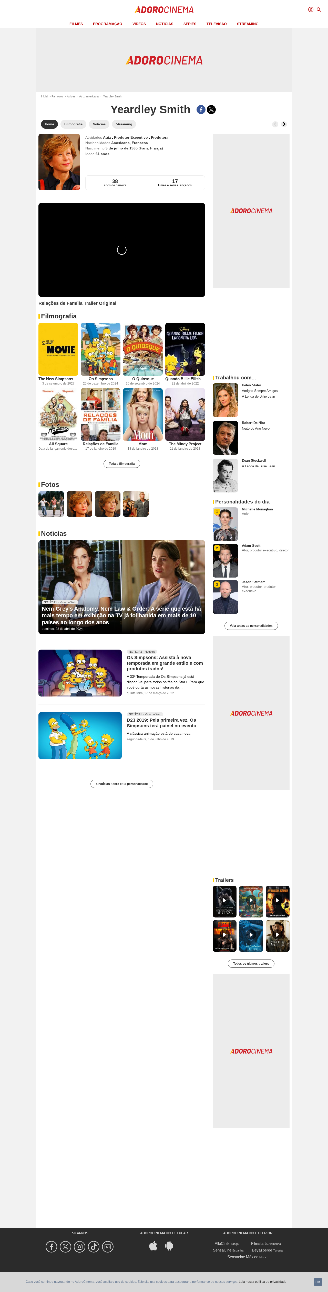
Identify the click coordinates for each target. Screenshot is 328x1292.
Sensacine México (242, 1257)
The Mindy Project (185, 444)
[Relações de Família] (100, 414)
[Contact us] (108, 1247)
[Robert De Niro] (225, 438)
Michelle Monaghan (257, 509)
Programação (107, 24)
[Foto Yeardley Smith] (51, 504)
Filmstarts (259, 1243)
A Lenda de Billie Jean (258, 396)
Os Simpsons (101, 379)
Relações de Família (100, 444)
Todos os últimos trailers (251, 963)
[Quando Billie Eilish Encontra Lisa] (185, 349)
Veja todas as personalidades (251, 626)
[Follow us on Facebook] (52, 1247)
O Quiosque (143, 379)
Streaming (248, 24)
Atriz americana (89, 96)
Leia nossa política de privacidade (262, 1282)
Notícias (164, 24)
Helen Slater (251, 385)
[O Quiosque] (143, 349)
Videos (139, 24)
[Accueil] (164, 9)
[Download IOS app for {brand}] (156, 1245)
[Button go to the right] (284, 124)
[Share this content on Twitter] (211, 109)
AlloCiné (222, 1243)
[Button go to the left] (275, 124)
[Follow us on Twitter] (66, 1247)
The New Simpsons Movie (58, 379)
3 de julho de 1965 (122, 148)
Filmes (76, 24)
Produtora (159, 137)
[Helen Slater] (225, 400)
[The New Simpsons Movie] (58, 349)
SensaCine (222, 1250)
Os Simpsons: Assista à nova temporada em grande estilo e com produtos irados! (165, 663)
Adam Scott (251, 546)
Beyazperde (262, 1250)
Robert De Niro (253, 423)
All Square (58, 444)
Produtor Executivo (131, 137)
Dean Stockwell (254, 460)
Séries (189, 24)
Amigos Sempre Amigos (260, 391)
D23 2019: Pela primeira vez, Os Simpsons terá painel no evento (161, 723)
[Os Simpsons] (100, 349)
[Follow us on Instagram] (80, 1247)
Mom (142, 444)
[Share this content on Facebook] (201, 109)
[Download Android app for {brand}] (172, 1245)
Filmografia (59, 316)
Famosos (57, 96)
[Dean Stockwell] (225, 475)
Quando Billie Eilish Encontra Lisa (185, 379)
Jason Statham (253, 582)
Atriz (107, 137)
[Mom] (143, 414)
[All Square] (58, 414)
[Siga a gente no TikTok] (94, 1247)
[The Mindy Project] (185, 414)
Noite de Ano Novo (256, 428)
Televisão (217, 24)
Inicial (44, 96)
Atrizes (71, 96)
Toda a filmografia (122, 464)
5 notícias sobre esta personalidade (122, 784)
